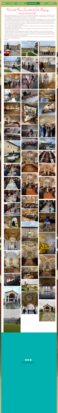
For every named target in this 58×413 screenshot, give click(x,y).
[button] (12, 48)
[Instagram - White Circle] (30, 360)
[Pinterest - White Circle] (28, 360)
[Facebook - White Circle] (26, 360)
